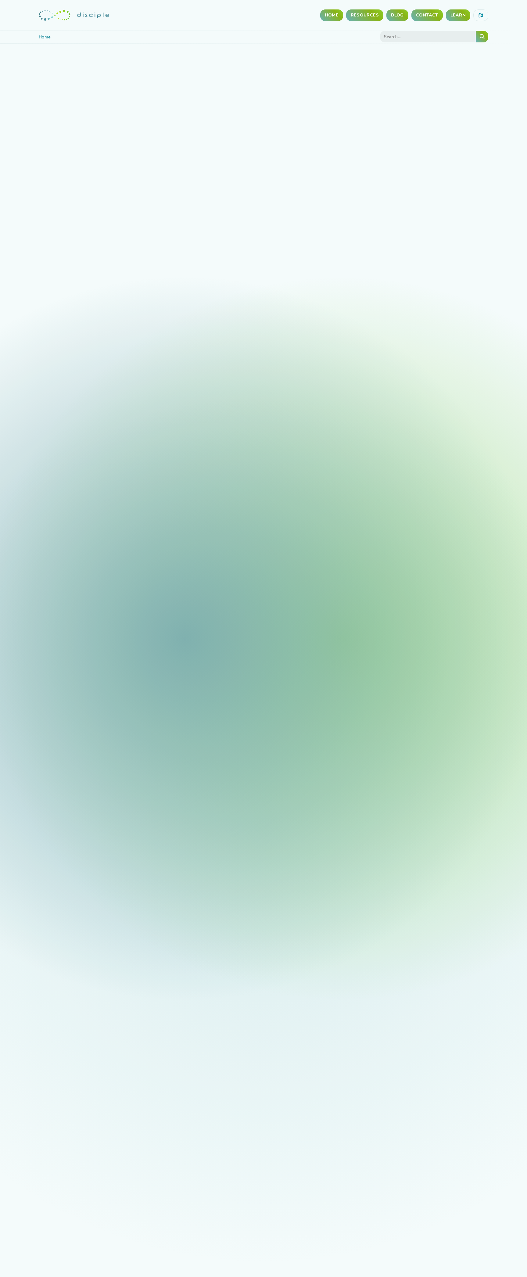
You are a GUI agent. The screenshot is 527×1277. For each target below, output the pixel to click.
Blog (397, 15)
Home (332, 15)
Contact (427, 15)
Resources (365, 15)
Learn (458, 15)
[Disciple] (74, 15)
